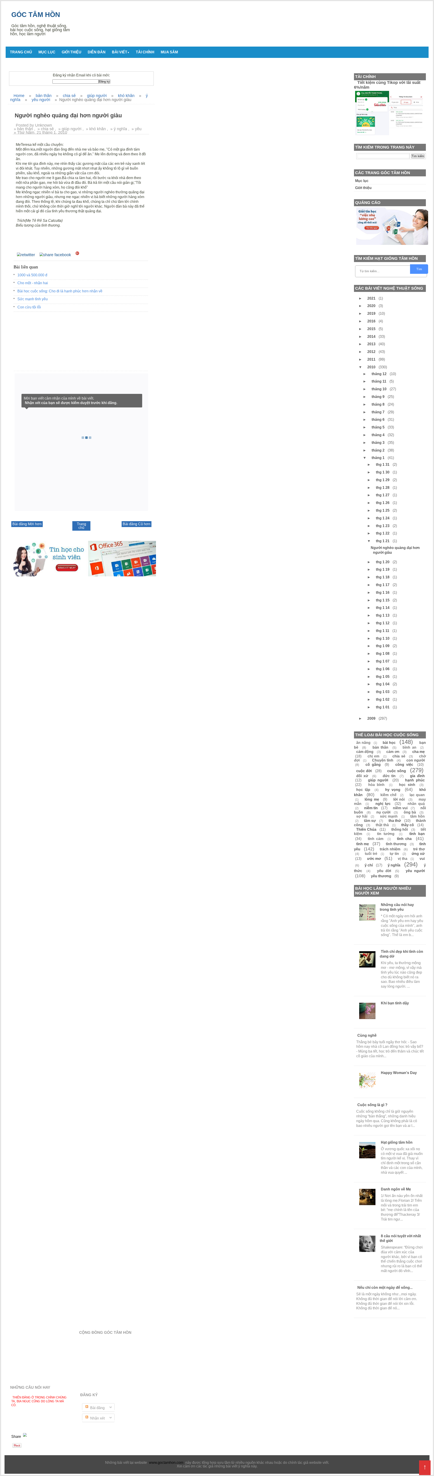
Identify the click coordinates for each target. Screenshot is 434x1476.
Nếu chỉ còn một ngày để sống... (385, 1287)
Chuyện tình (382, 760)
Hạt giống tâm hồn (397, 1142)
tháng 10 (379, 389)
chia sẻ (398, 756)
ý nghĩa (394, 865)
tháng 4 (378, 435)
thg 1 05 (383, 677)
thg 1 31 (383, 464)
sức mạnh (389, 816)
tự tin (394, 854)
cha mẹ (418, 752)
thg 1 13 (383, 615)
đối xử (362, 776)
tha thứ (395, 821)
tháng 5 (378, 427)
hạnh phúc (415, 780)
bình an (409, 747)
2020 (371, 306)
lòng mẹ (372, 799)
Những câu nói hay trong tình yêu (397, 907)
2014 (371, 336)
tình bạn (417, 834)
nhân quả (416, 804)
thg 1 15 (383, 600)
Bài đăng (97, 1408)
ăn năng (363, 743)
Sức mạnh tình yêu (32, 299)
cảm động (364, 752)
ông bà (410, 812)
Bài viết (121, 52)
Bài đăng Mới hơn (27, 524)
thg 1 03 (383, 692)
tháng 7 (378, 412)
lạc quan (417, 795)
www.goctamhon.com (166, 1462)
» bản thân (23, 129)
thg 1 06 (383, 669)
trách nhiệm (390, 849)
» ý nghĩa (118, 129)
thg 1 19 (383, 569)
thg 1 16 (383, 592)
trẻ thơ (419, 849)
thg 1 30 (383, 472)
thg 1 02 (383, 699)
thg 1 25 (383, 510)
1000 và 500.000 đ (32, 275)
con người (415, 760)
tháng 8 (378, 404)
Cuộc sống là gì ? (372, 1105)
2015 (371, 329)
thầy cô (407, 825)
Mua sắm (169, 52)
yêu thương (381, 876)
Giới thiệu (71, 52)
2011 (371, 359)
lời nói (399, 799)
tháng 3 (378, 443)
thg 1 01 (383, 707)
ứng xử (418, 854)
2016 (371, 321)
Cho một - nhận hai (32, 283)
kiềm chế (388, 795)
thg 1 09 (383, 646)
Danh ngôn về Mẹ (396, 1189)
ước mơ (374, 859)
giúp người (378, 780)
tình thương (396, 844)
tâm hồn (417, 816)
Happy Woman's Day (399, 1073)
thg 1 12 (383, 623)
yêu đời (384, 871)
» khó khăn (96, 129)
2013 (371, 344)
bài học (389, 743)
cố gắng (373, 764)
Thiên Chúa (366, 829)
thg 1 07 (383, 661)
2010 (371, 367)
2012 (371, 352)
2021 (371, 298)
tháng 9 (378, 397)
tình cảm (375, 839)
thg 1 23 (383, 526)
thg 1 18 (383, 577)
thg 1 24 (383, 518)
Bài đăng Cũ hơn (136, 524)
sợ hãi (361, 816)
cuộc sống (396, 771)
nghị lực (383, 804)
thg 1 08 (383, 653)
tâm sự (370, 821)
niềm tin (371, 808)
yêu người (415, 871)
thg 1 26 (383, 503)
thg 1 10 (383, 638)
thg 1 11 (383, 631)
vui (422, 859)
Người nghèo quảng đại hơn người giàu (395, 550)
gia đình (417, 776)
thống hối (399, 829)
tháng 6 (378, 419)
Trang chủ (21, 52)
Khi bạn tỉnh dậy (395, 1003)
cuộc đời (364, 771)
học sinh (407, 785)
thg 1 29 (383, 480)
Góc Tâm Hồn (35, 14)
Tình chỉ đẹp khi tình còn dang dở (401, 954)
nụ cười (383, 812)
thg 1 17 (383, 585)
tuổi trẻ (371, 854)
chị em (374, 756)
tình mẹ (362, 844)
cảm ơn (392, 752)
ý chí (369, 865)
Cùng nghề (367, 1035)
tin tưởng (385, 834)
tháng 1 (378, 458)
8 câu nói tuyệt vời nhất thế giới (400, 1238)
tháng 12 (379, 374)
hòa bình (376, 785)
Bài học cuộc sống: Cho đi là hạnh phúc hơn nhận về (59, 291)
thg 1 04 (383, 684)
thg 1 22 (383, 533)
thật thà (382, 825)
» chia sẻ (46, 129)
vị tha (402, 859)
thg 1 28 (383, 488)
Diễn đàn (97, 52)
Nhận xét (97, 1418)
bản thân (380, 747)
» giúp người (69, 129)
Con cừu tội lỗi (29, 307)
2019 (371, 313)
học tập (363, 790)
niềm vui (400, 808)
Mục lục (46, 52)
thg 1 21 (383, 541)
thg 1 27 (383, 495)
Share (16, 1436)
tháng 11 (379, 381)
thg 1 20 (383, 562)
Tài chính (145, 52)
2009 (371, 718)
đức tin (389, 776)
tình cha (404, 839)
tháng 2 (378, 450)
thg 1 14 (383, 608)
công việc (404, 764)
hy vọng (392, 790)
